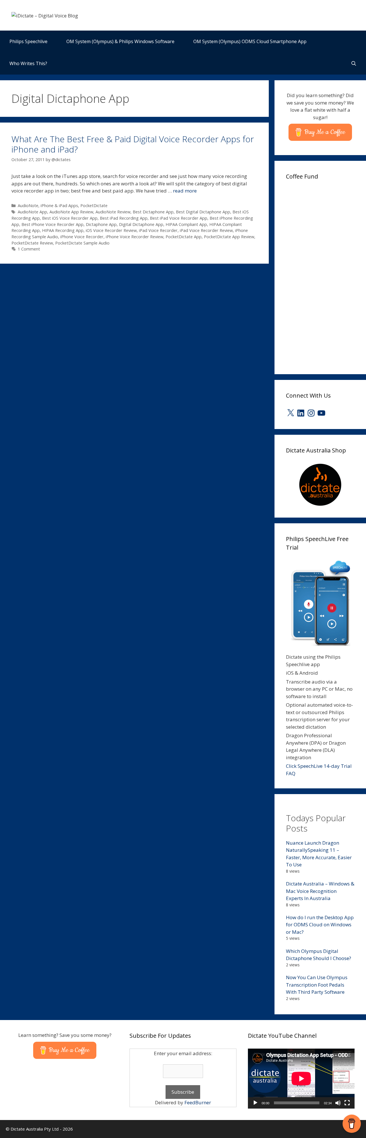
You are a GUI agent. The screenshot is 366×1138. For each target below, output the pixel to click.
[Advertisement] (326, 275)
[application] (301, 1079)
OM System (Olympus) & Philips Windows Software (120, 41)
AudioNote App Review (71, 212)
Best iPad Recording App (124, 218)
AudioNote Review (113, 212)
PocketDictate (94, 205)
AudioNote (28, 205)
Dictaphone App (101, 224)
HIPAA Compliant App (186, 224)
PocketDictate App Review (229, 236)
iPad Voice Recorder (158, 230)
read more (185, 190)
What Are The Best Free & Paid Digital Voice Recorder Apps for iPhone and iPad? (132, 144)
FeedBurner (197, 1102)
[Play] (255, 1103)
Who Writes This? (28, 63)
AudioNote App (32, 212)
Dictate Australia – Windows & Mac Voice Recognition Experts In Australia (320, 890)
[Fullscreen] (347, 1103)
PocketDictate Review (32, 243)
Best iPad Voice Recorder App (178, 218)
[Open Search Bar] (353, 64)
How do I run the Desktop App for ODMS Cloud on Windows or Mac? (320, 924)
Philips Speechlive (28, 41)
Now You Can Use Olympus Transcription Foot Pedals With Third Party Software (316, 984)
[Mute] (338, 1103)
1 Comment (29, 249)
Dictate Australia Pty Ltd (35, 1129)
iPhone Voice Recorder (82, 236)
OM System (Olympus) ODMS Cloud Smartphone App (250, 41)
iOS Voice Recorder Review (111, 230)
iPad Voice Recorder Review (206, 230)
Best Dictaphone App (153, 212)
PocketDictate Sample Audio (82, 243)
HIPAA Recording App (62, 230)
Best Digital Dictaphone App (203, 212)
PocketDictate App (184, 236)
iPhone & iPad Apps (59, 205)
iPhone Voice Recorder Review (134, 236)
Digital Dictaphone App (141, 224)
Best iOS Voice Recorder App (70, 218)
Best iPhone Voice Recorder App (52, 224)
